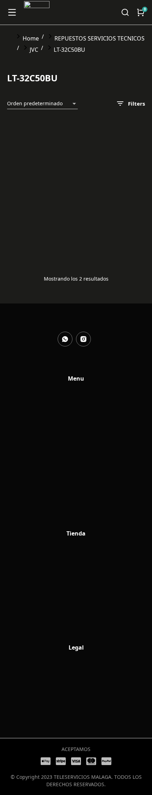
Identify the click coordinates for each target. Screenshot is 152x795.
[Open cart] (140, 12)
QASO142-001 (98, 238)
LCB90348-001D (28, 207)
